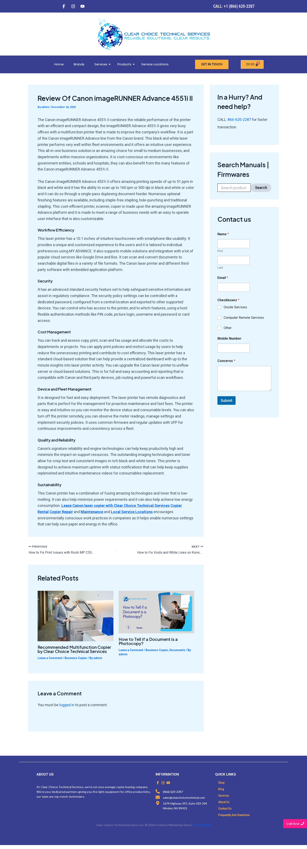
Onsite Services (235, 307)
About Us (224, 802)
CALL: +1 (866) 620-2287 (234, 6)
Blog (221, 789)
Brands (79, 64)
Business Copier (76, 658)
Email (222, 278)
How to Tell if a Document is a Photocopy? (148, 641)
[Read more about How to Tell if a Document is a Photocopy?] (156, 612)
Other (228, 328)
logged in (66, 705)
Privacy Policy (202, 825)
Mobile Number (229, 338)
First (220, 251)
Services (100, 64)
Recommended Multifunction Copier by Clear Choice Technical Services (74, 649)
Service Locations (155, 64)
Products (124, 64)
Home (59, 64)
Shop (221, 782)
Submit (226, 400)
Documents (177, 650)
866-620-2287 (240, 119)
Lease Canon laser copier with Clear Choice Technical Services (115, 505)
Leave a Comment (50, 658)
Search (261, 187)
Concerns (226, 361)
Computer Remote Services (244, 318)
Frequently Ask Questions (234, 815)
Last (220, 267)
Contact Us (225, 808)
